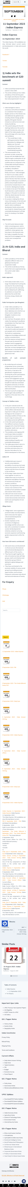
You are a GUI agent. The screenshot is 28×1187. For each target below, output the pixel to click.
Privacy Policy (6, 1037)
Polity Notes (7, 1083)
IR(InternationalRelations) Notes (13, 1088)
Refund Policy (6, 1041)
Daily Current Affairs (9, 878)
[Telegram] (12, 1181)
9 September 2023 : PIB (9, 667)
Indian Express (8, 19)
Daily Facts (7, 1063)
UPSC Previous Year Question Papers (15, 1008)
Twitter (4, 60)
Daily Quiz (5, 851)
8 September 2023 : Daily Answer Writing (14, 770)
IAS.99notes (10, 1171)
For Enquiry (10, 993)
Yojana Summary (9, 1065)
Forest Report (8, 1074)
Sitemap (4, 1171)
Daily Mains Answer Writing (12, 1060)
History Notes (8, 1024)
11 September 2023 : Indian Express (12, 651)
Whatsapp (5, 595)
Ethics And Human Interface (12, 1133)
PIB (3, 821)
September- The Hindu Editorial (13, 831)
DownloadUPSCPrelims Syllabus (13, 1099)
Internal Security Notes (11, 1122)
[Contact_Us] (24, 1181)
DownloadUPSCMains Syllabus (13, 1101)
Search (6, 637)
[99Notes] (6, 2)
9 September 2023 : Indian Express (12, 735)
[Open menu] (24, 2)
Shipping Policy (6, 1046)
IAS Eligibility (8, 1010)
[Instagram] (9, 1181)
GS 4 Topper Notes (9, 1129)
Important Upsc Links (10, 1003)
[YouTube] (14, 1181)
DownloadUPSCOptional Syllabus (14, 1103)
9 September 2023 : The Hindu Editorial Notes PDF (14, 684)
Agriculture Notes (9, 1115)
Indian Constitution (8, 1033)
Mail (3, 601)
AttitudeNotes (8, 1135)
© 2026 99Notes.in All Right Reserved (13, 1175)
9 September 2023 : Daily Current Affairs (14, 752)
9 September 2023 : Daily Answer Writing (14, 718)
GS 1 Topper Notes (9, 1019)
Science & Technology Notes (12, 1117)
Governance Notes (9, 1085)
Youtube (4, 66)
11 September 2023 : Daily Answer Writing (21, 931)
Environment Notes (10, 1119)
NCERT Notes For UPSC (11, 1012)
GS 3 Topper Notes (9, 1108)
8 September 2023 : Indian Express (12, 802)
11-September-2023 (15, 991)
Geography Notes (9, 1028)
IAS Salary (7, 1014)
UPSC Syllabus (7, 1094)
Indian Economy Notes (10, 1113)
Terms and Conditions (8, 1050)
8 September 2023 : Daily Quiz (11, 786)
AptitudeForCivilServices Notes (13, 1137)
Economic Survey (9, 1072)
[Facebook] (3, 1181)
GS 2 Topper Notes (9, 1079)
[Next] (23, 961)
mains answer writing (9, 855)
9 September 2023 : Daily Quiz (11, 701)
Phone (4, 589)
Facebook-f (5, 54)
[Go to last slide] (4, 961)
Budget (6, 1069)
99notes (9, 30)
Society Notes (8, 1026)
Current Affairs (8, 1056)
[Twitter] (6, 1181)
